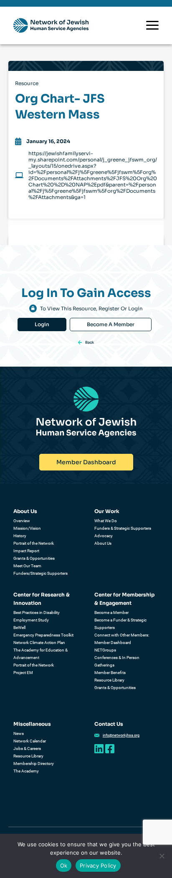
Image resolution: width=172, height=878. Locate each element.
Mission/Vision (27, 528)
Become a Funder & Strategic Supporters (120, 624)
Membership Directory (33, 763)
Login (42, 324)
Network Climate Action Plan (39, 642)
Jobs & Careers (27, 748)
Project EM (23, 672)
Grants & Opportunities (34, 558)
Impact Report (26, 550)
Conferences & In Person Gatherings (116, 661)
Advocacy (103, 535)
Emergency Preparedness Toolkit (43, 635)
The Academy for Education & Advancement (40, 654)
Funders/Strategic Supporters (40, 573)
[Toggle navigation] (152, 25)
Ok (64, 865)
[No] (161, 856)
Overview (21, 520)
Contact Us (108, 724)
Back (89, 342)
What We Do (105, 520)
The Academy (26, 771)
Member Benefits (110, 672)
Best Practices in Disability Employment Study (36, 616)
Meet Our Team (27, 566)
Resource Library (109, 680)
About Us (25, 511)
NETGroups (105, 650)
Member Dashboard (86, 462)
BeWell (19, 627)
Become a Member (111, 612)
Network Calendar (29, 741)
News (18, 733)
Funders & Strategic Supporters (122, 528)
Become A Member (110, 324)
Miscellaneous (32, 724)
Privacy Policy (98, 865)
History (19, 535)
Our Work (106, 511)
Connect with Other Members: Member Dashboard (121, 639)
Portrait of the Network (33, 543)
